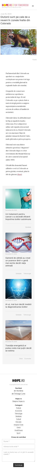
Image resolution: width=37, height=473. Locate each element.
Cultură (18, 419)
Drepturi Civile (18, 425)
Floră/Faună (18, 430)
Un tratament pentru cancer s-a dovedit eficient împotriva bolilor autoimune (18, 216)
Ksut (19, 174)
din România (18, 391)
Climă (21, 358)
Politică (18, 408)
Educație (18, 422)
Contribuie (18, 465)
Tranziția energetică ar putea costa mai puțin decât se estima (18, 348)
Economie (28, 358)
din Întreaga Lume (18, 394)
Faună (35, 59)
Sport (18, 433)
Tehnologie (27, 273)
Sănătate (28, 227)
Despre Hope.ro (18, 401)
